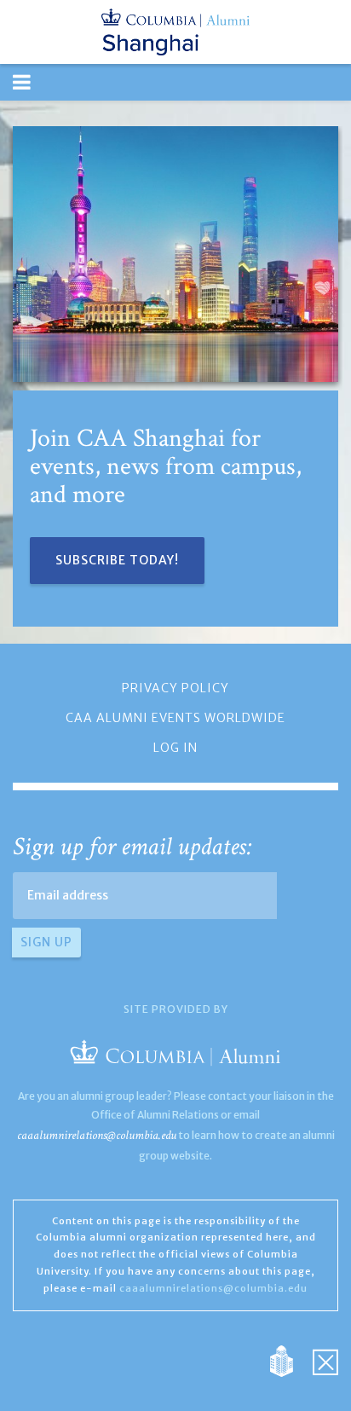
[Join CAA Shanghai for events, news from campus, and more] (175, 254)
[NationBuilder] (290, 1360)
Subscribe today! (117, 560)
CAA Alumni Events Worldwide (175, 718)
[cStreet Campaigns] (325, 1360)
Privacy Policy (175, 688)
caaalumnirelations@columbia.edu (96, 1135)
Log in (175, 747)
